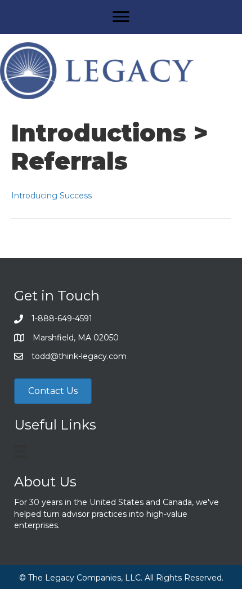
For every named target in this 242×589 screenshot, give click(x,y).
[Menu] (121, 16)
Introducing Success (51, 196)
